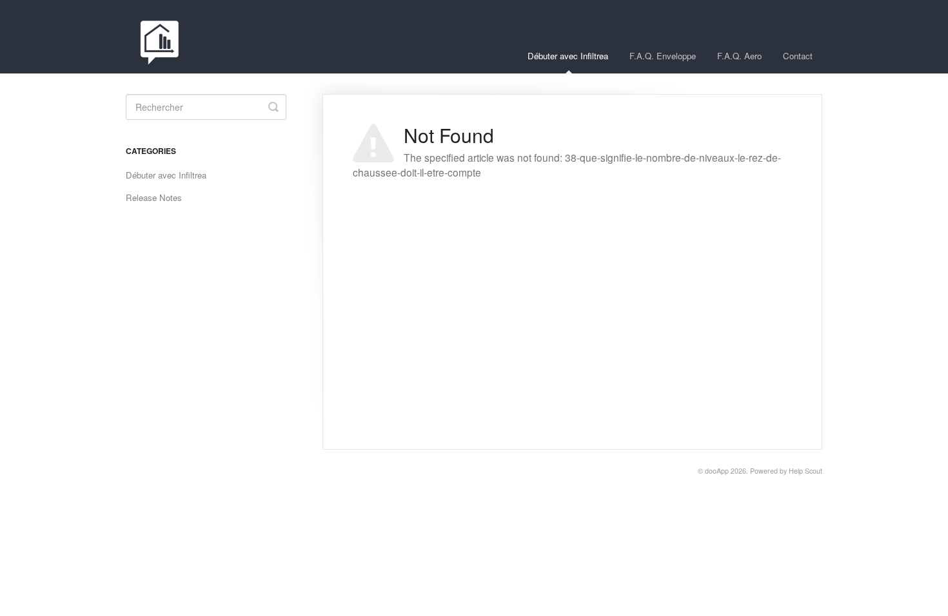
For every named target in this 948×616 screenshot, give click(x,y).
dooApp (717, 471)
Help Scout (805, 471)
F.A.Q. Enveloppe (662, 56)
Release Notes (154, 197)
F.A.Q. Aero (739, 56)
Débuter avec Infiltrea (568, 56)
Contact (798, 56)
